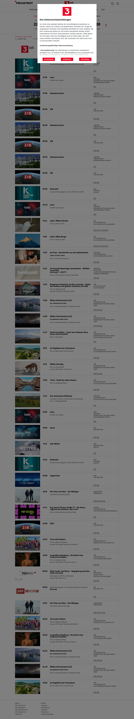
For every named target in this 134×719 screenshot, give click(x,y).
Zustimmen (49, 59)
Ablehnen (67, 59)
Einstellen (85, 59)
